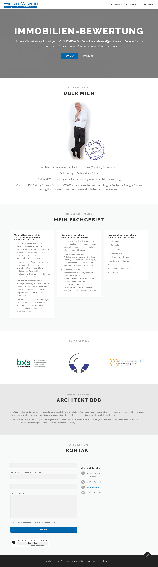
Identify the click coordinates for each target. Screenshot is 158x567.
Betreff (14, 483)
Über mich (69, 56)
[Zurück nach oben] (147, 555)
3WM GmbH (79, 561)
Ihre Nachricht (17, 493)
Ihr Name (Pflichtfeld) (21, 462)
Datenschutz (132, 5)
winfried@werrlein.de (94, 487)
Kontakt (88, 56)
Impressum (149, 5)
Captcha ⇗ (39, 546)
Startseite (116, 5)
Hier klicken (32, 543)
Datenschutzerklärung (106, 561)
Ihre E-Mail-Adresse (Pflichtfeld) (26, 472)
